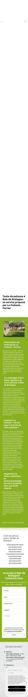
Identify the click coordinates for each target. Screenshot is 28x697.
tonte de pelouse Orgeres (15, 556)
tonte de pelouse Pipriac (15, 560)
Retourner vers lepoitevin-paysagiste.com (13, 522)
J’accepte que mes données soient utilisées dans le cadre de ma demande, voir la (14, 629)
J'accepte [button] (17, 687)
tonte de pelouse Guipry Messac (15, 544)
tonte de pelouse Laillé (15, 558)
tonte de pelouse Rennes (15, 551)
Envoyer (14, 634)
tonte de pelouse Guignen (15, 549)
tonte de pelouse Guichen (15, 547)
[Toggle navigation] (25, 21)
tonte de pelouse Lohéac (15, 563)
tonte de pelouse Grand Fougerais (15, 554)
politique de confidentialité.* (14, 631)
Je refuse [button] (17, 690)
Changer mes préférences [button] (17, 693)
